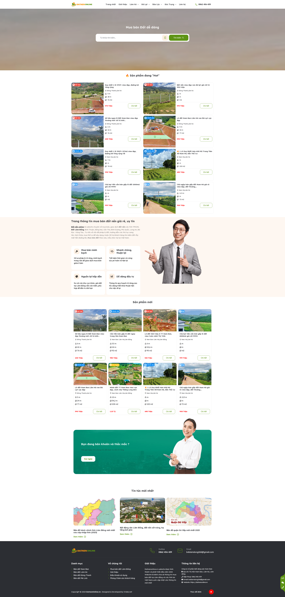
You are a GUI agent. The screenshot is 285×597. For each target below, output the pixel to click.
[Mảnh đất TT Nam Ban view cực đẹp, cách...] (125, 374)
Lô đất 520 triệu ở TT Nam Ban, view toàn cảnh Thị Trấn (158, 335)
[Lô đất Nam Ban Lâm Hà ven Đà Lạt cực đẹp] (159, 131)
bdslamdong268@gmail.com (200, 552)
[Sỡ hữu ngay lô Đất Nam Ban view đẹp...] (87, 131)
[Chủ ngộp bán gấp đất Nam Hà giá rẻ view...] (159, 198)
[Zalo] (282, 578)
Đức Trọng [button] (169, 4)
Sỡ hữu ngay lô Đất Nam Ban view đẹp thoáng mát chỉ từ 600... (121, 119)
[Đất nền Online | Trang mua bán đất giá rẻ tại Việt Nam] (82, 4)
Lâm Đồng (128, 339)
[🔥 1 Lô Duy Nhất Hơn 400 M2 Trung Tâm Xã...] (159, 165)
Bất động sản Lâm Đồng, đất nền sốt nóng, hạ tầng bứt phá (142, 529)
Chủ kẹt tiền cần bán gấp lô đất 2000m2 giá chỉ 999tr (122, 185)
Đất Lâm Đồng (77, 230)
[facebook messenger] (282, 583)
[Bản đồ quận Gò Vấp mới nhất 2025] (189, 513)
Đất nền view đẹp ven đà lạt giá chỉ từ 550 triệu (193, 86)
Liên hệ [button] (182, 4)
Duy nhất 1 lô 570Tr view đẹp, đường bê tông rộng (122, 86)
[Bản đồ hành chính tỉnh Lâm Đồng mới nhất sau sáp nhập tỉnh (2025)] (96, 522)
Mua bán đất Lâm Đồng (120, 569)
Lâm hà (118, 90)
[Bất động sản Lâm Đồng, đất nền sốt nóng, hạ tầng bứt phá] (142, 510)
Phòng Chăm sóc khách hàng (122, 578)
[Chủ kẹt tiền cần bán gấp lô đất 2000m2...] (87, 198)
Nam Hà (110, 157)
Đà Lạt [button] (144, 4)
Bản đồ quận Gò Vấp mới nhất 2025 (183, 530)
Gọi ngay (88, 459)
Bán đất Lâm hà (80, 572)
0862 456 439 (204, 4)
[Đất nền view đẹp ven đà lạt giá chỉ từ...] (159, 98)
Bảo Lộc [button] (156, 4)
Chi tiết (134, 106)
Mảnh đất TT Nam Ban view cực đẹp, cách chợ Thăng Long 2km (123, 388)
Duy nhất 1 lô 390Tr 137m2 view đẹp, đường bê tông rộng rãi (120, 152)
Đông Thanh (111, 90)
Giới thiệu (114, 572)
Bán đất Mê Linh (80, 578)
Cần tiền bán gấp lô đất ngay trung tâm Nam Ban (122, 335)
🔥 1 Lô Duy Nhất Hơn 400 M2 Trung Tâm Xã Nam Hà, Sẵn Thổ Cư (194, 152)
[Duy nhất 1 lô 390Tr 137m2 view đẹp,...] (87, 165)
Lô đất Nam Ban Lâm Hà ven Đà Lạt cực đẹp (194, 119)
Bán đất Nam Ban (81, 569)
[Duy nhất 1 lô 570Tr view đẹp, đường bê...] (87, 98)
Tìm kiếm (177, 38)
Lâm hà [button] (133, 4)
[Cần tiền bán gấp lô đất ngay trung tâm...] (125, 320)
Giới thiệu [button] (123, 4)
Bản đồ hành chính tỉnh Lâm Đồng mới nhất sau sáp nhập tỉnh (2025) (94, 531)
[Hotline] (282, 587)
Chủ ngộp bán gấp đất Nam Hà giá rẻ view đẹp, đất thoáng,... (193, 185)
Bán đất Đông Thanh (82, 575)
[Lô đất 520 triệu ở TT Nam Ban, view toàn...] (160, 320)
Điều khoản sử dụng (118, 575)
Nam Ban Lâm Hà (118, 339)
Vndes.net (128, 592)
